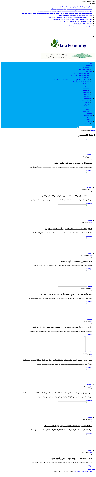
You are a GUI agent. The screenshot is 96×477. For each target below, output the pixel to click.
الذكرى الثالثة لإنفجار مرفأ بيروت (81, 82)
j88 (85, 86)
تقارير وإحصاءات (88, 115)
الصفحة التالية (91, 469)
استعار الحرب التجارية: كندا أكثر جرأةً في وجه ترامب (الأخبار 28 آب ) (75, 15)
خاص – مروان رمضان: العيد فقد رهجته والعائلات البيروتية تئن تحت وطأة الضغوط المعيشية (57, 360)
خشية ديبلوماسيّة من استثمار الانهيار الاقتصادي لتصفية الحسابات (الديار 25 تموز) (61, 327)
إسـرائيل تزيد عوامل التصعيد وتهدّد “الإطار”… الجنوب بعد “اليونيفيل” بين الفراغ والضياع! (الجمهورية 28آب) (65, 11)
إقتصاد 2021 (86, 84)
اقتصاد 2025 (86, 97)
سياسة (87, 109)
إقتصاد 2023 (86, 92)
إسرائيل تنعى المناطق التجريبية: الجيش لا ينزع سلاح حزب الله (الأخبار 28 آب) (72, 20)
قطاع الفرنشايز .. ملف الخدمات (81, 78)
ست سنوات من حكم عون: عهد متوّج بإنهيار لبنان (73, 163)
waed (91, 190)
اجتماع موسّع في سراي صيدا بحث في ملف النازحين (79, 26)
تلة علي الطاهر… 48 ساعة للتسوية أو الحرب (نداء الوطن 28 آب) (76, 7)
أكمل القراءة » (89, 171)
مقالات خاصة (86, 67)
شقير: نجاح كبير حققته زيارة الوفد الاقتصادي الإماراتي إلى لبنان (76, 22)
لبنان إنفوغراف (85, 124)
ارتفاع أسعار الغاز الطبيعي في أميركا (83, 24)
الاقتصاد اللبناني (88, 99)
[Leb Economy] (72, 48)
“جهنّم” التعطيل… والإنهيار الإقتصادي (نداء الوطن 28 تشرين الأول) (67, 196)
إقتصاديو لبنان (85, 101)
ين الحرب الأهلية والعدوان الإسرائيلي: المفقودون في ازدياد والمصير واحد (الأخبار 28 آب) (70, 17)
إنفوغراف (90, 122)
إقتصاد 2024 (86, 94)
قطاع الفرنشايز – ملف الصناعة (81, 74)
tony (91, 157)
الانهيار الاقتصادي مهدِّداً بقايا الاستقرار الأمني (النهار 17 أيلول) (68, 228)
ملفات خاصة (89, 71)
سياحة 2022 (86, 90)
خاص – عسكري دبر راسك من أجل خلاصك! (76, 261)
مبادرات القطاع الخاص (83, 69)
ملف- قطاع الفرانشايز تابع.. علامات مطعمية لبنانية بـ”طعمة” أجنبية (71, 80)
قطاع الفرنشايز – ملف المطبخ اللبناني (79, 76)
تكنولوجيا (89, 113)
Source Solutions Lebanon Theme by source (83, 471)
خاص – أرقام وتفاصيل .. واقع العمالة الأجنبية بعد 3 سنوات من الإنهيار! (65, 294)
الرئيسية (90, 63)
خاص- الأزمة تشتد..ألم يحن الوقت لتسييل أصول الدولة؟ (71, 458)
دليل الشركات (85, 103)
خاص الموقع (89, 65)
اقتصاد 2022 (86, 88)
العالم (87, 120)
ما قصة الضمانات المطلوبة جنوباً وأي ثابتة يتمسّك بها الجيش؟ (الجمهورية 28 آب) (71, 9)
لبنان (88, 118)
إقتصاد (87, 107)
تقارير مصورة (86, 111)
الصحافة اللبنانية (88, 105)
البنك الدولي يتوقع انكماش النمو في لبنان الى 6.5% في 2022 (68, 425)
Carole (90, 453)
